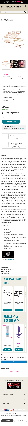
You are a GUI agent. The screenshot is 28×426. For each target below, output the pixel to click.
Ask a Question (5, 81)
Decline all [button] (20, 420)
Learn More (21, 128)
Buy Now (7, 310)
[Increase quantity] (7, 118)
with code (14, 1)
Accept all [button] (7, 420)
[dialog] (14, 418)
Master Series (10, 259)
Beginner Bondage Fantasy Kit (19, 303)
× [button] (26, 412)
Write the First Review (19, 76)
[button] (2, 7)
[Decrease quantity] (3, 118)
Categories (3, 16)
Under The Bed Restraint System (7, 303)
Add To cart (12, 121)
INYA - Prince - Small (19, 340)
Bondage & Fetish (11, 16)
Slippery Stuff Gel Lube (7, 340)
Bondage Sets (20, 16)
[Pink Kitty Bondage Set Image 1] (14, 39)
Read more (6, 418)
